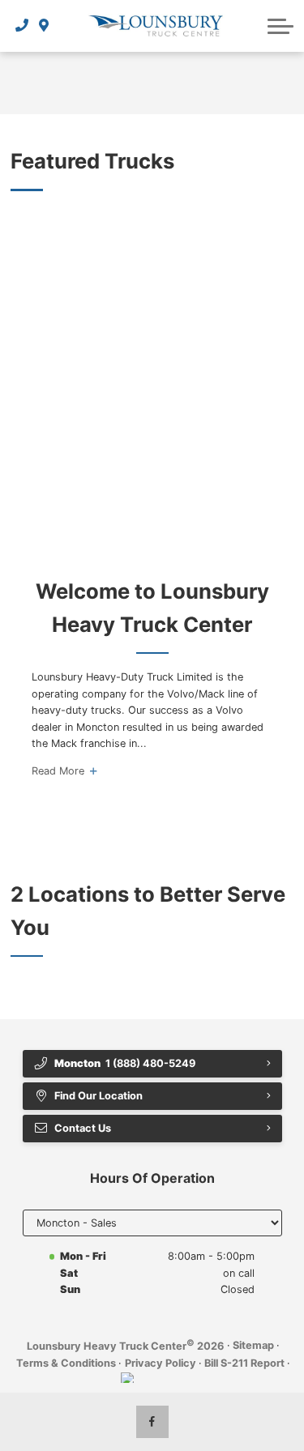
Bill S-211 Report (244, 1363)
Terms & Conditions (66, 1363)
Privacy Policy (160, 1363)
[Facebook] (152, 1422)
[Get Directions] (44, 26)
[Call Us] (22, 26)
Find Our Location (98, 1096)
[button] (280, 26)
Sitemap (253, 1345)
